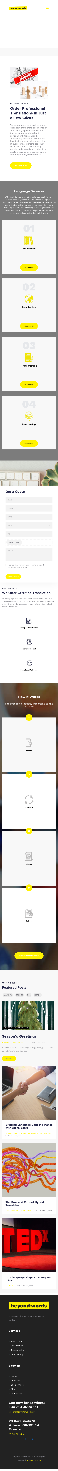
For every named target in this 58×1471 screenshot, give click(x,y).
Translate (6, 1043)
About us (15, 1380)
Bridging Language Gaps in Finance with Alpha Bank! (29, 1126)
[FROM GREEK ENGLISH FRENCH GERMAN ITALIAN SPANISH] (29, 525)
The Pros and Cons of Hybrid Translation (25, 1203)
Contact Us (16, 1393)
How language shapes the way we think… (28, 1279)
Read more (29, 267)
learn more (9, 1058)
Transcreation (18, 1350)
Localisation (17, 1346)
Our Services (17, 1385)
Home (14, 1376)
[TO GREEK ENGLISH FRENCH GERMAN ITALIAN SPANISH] (29, 534)
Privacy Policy (34, 1460)
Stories (19, 995)
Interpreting (17, 1354)
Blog (13, 1389)
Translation (16, 1341)
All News (8, 995)
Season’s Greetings (19, 1036)
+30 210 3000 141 (23, 1407)
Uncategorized (18, 1043)
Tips (29, 995)
